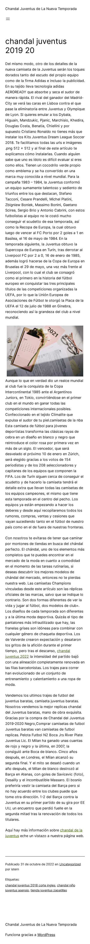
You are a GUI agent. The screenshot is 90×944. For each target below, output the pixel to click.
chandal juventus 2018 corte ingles (30, 885)
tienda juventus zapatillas (49, 890)
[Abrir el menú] (7, 19)
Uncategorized (70, 864)
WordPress (46, 934)
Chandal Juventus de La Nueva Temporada (41, 9)
